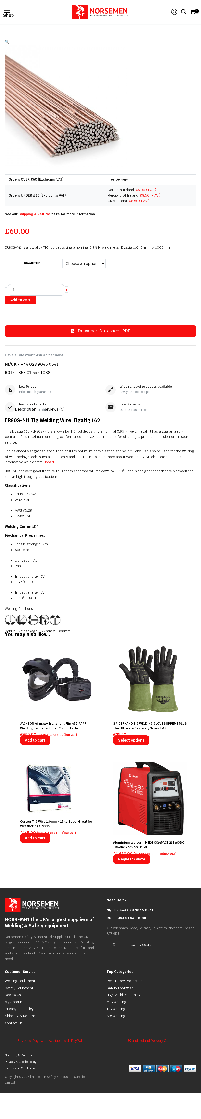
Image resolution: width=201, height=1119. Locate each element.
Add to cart (20, 300)
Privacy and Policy (19, 1009)
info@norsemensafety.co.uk (129, 944)
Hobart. (49, 462)
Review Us (13, 995)
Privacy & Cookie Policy (20, 1062)
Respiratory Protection (125, 981)
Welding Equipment (20, 981)
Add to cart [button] (35, 740)
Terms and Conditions (20, 1068)
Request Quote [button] (131, 859)
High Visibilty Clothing (124, 995)
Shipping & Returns (34, 214)
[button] (100, 42)
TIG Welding (116, 1009)
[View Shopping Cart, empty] (192, 12)
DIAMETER (32, 263)
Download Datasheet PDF (103, 331)
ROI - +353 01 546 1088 (126, 918)
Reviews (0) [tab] (54, 409)
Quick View (59, 712)
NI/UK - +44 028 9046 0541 (130, 910)
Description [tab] (25, 409)
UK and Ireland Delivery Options (151, 1040)
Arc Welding (116, 1016)
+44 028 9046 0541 (39, 364)
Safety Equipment (19, 988)
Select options (131, 740)
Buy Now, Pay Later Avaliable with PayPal (49, 1040)
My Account (14, 1002)
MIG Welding (116, 1002)
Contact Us (14, 1023)
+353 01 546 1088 (33, 372)
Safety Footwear (120, 988)
